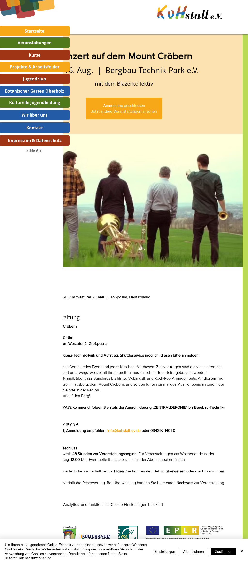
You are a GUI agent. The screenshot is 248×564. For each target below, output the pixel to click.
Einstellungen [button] (165, 551)
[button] (34, 150)
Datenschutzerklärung (34, 558)
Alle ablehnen (193, 551)
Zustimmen (223, 551)
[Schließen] (242, 551)
